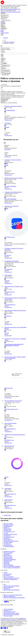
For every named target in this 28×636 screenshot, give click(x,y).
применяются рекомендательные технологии (13, 619)
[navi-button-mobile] (2, 34)
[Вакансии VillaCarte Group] (15, 374)
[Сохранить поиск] (2, 55)
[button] (2, 30)
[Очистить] (3, 51)
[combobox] (7, 48)
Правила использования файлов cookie (10, 11)
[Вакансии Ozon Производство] (15, 223)
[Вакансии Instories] (15, 463)
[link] (3, 27)
